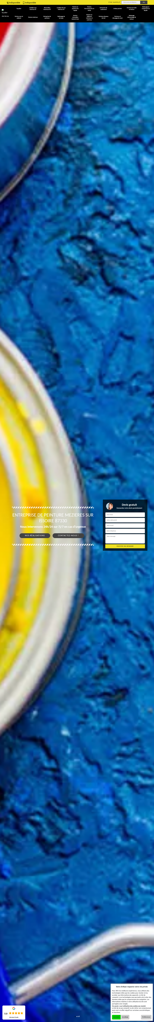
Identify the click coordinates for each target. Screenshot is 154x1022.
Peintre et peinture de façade (75, 8)
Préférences (146, 1017)
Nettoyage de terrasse (61, 17)
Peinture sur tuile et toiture (132, 8)
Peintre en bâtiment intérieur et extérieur (89, 17)
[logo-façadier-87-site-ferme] (6, 13)
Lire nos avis (13, 1017)
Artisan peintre (117, 8)
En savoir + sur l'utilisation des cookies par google (128, 1006)
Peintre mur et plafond (19, 17)
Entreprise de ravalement (103, 8)
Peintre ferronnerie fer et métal (89, 8)
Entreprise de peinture (47, 17)
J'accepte (116, 1017)
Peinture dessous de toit (103, 17)
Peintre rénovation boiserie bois (75, 17)
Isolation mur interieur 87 (33, 8)
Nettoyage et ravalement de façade (146, 8)
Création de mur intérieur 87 (61, 8)
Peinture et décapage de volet (117, 17)
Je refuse (125, 1017)
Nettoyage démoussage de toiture (131, 17)
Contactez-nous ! (68, 535)
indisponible (14, 3)
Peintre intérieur (33, 17)
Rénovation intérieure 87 (47, 8)
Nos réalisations (35, 535)
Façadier (19, 8)
